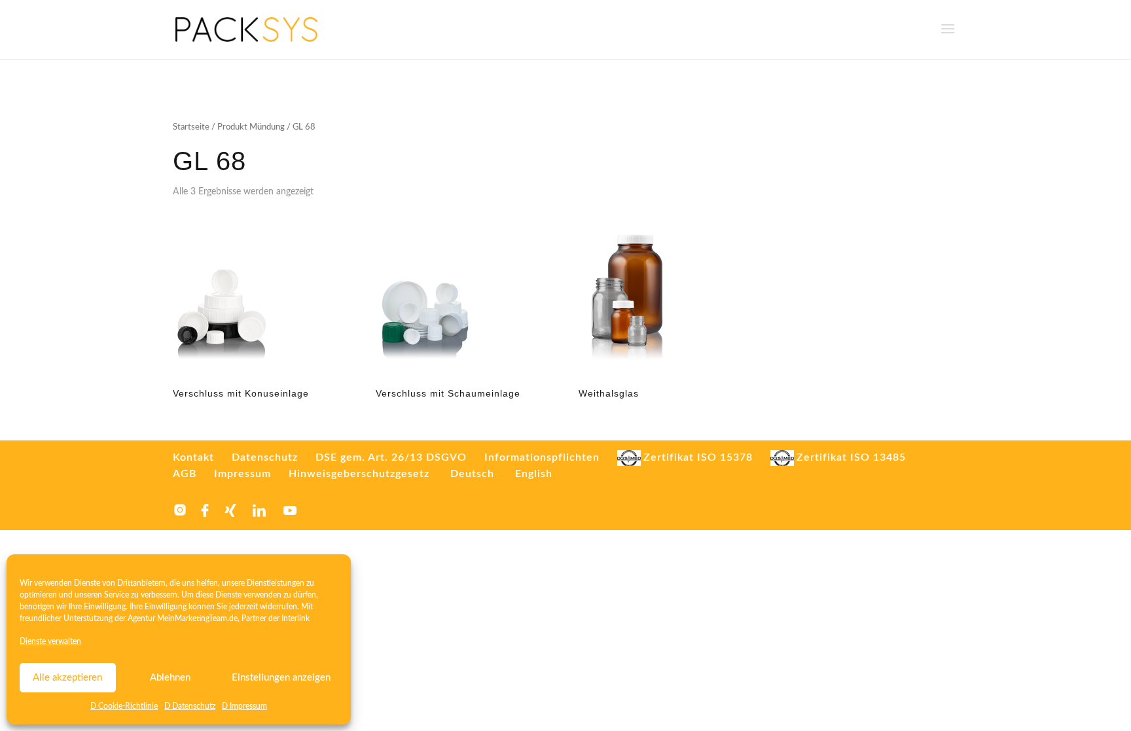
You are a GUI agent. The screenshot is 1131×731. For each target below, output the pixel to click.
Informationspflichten (542, 457)
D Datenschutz (189, 706)
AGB (184, 474)
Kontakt (193, 457)
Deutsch (472, 474)
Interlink (295, 618)
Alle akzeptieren (67, 678)
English (533, 474)
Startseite (191, 127)
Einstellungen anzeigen (281, 678)
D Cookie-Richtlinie (124, 706)
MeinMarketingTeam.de (197, 618)
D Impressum (244, 706)
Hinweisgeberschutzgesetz (359, 474)
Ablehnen (170, 678)
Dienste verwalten (50, 641)
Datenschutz (265, 457)
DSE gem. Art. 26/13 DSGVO (391, 457)
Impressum (242, 474)
